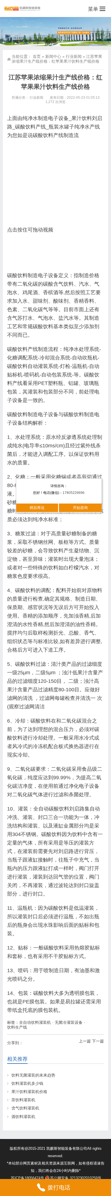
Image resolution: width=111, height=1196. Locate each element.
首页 (37, 56)
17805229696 (74, 493)
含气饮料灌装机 (25, 1108)
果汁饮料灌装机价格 (29, 1091)
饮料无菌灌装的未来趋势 (33, 1075)
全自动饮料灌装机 (35, 1022)
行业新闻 (74, 56)
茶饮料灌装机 (23, 1100)
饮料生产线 (17, 1027)
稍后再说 (37, 508)
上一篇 (85, 1041)
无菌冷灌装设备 (69, 1022)
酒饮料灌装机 (23, 1116)
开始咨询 (80, 508)
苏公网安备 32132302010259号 (75, 1178)
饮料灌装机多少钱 (27, 1083)
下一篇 (98, 1041)
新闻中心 (53, 56)
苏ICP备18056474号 (27, 1178)
